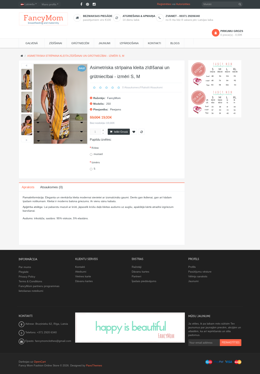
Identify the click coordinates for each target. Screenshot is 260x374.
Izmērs (96, 162)
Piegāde (24, 271)
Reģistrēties (164, 4)
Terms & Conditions (30, 281)
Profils (192, 266)
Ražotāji (136, 266)
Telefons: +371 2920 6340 (41, 332)
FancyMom (114, 98)
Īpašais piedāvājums (144, 281)
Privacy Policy (27, 276)
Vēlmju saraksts (197, 276)
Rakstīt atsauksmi (152, 87)
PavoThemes (94, 365)
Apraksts (28, 187)
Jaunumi (193, 281)
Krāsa (95, 147)
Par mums (25, 267)
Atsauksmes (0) (51, 187)
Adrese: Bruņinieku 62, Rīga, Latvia (46, 323)
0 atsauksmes (130, 87)
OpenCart (40, 361)
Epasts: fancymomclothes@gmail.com (48, 340)
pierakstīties (230, 342)
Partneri (136, 276)
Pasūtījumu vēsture (199, 271)
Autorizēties (183, 4)
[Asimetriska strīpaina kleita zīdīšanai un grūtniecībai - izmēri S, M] (28, 79)
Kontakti (80, 266)
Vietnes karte (83, 276)
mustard (98, 154)
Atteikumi (80, 271)
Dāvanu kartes (84, 281)
